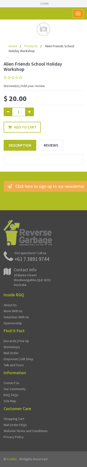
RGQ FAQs (11, 395)
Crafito (12, 459)
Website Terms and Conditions (26, 431)
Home (13, 46)
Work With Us (13, 311)
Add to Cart (25, 127)
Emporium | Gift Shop (18, 359)
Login (44, 3)
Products (31, 46)
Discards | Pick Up (16, 341)
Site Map (10, 401)
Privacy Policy (14, 437)
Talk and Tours (14, 365)
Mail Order (11, 353)
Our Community (15, 389)
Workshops (12, 347)
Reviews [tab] (51, 145)
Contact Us (11, 383)
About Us (10, 305)
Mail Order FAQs (15, 425)
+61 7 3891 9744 (31, 259)
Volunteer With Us (16, 317)
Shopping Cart (14, 419)
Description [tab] (20, 145)
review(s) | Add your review (24, 86)
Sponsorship (13, 323)
